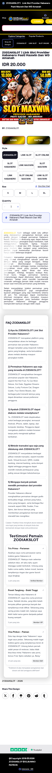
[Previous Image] (5, 98)
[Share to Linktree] (21, 696)
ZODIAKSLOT (10, 233)
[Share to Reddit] (36, 696)
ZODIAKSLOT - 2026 (12, 681)
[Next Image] (47, 98)
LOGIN (37, 21)
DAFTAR (38, 140)
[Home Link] (18, 18)
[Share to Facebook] (13, 696)
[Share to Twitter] (5, 696)
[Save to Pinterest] (28, 696)
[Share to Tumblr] (44, 696)
